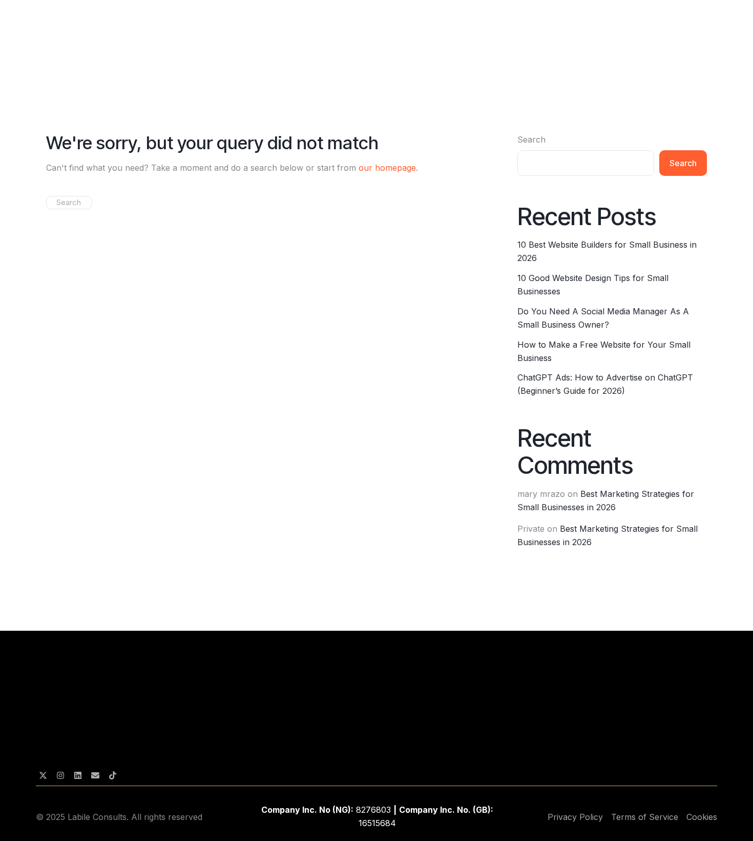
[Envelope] (95, 775)
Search (531, 139)
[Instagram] (60, 775)
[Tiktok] (113, 775)
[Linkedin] (78, 775)
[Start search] (49, 202)
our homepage (387, 168)
